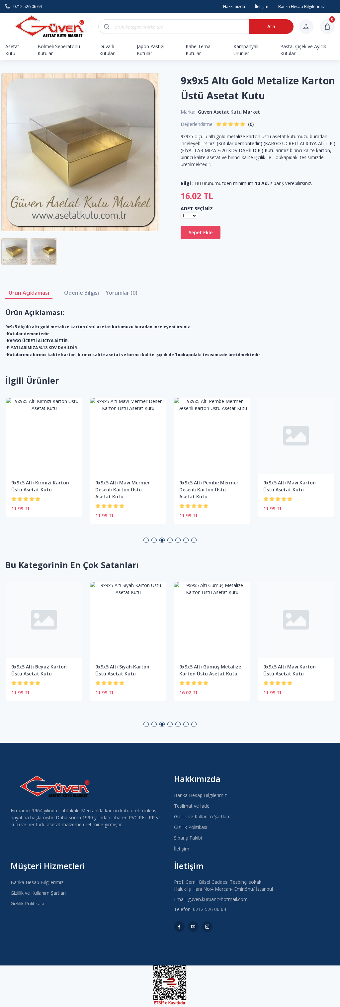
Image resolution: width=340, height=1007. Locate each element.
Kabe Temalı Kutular (199, 49)
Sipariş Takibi (188, 838)
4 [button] (170, 540)
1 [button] (146, 540)
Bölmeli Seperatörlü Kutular (59, 49)
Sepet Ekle (200, 232)
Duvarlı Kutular (107, 49)
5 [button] (178, 540)
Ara (271, 26)
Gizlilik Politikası (190, 827)
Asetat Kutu (12, 49)
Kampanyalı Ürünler (245, 49)
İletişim (181, 849)
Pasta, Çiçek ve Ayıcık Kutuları (303, 49)
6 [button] (186, 540)
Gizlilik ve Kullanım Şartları (201, 816)
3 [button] (162, 540)
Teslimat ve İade (192, 806)
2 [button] (154, 540)
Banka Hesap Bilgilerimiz (200, 795)
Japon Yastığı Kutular (150, 49)
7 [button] (194, 540)
